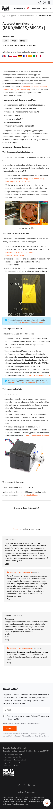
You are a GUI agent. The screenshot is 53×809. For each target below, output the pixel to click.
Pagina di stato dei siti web (13, 763)
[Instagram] (24, 785)
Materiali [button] (36, 9)
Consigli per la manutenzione (38, 375)
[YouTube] (34, 785)
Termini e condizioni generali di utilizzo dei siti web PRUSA (26, 751)
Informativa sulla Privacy (18, 736)
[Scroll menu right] (50, 8)
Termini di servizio (35, 736)
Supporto (12, 16)
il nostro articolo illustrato (29, 495)
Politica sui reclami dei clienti (14, 760)
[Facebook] (19, 785)
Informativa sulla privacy (12, 754)
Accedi (15, 529)
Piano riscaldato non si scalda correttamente (26, 322)
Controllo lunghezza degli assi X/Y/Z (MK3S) (29, 382)
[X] (29, 785)
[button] (4, 56)
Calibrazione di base (27, 16)
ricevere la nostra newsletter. (31, 723)
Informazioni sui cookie (12, 757)
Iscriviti (9, 729)
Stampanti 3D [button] (21, 8)
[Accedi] (44, 2)
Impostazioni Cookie (11, 766)
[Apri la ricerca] (40, 2)
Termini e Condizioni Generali (14, 748)
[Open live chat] (47, 803)
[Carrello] (49, 2)
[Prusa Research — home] (5, 8)
